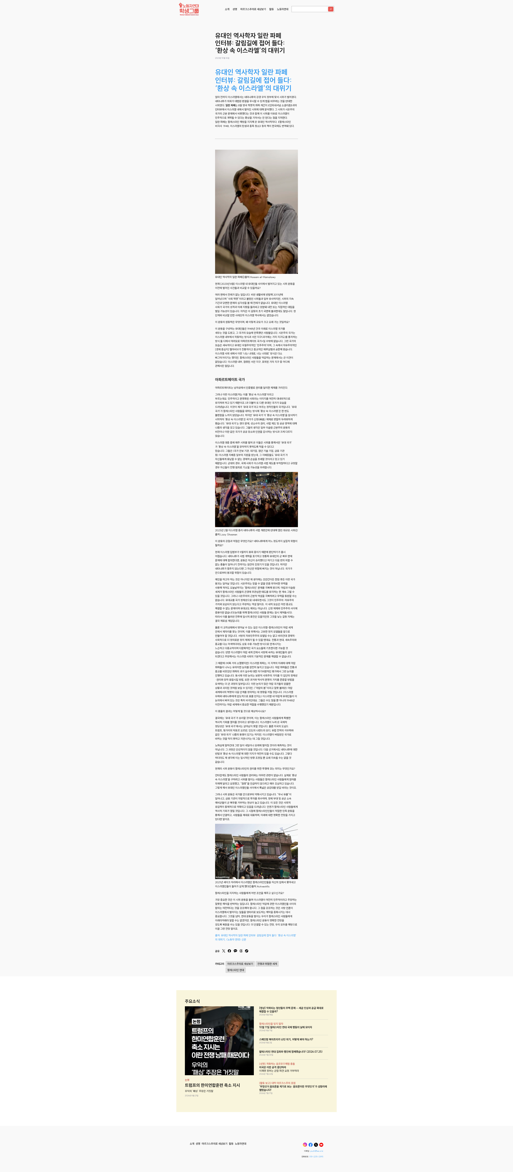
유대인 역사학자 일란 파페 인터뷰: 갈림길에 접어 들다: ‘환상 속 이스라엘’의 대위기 (253, 80)
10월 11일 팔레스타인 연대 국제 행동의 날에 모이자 (285, 1027)
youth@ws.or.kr (316, 1151)
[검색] (330, 9)
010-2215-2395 (316, 1156)
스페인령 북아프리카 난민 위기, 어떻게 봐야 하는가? (286, 1039)
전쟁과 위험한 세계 (267, 963)
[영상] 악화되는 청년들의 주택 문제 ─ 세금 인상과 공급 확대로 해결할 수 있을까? (291, 1009)
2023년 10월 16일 (222, 58)
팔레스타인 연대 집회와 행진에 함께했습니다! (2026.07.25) (290, 1051)
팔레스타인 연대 (235, 970)
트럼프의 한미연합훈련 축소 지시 (212, 1085)
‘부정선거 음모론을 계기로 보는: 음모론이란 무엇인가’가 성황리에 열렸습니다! (293, 1088)
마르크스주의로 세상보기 (240, 963)
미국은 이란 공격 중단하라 (272, 1067)
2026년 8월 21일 (191, 1095)
